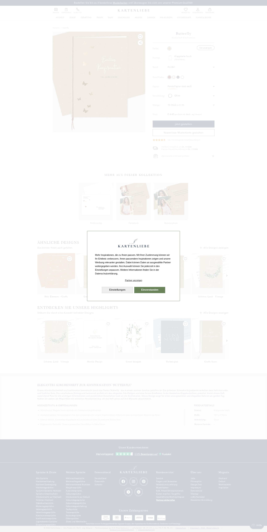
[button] (133, 280)
